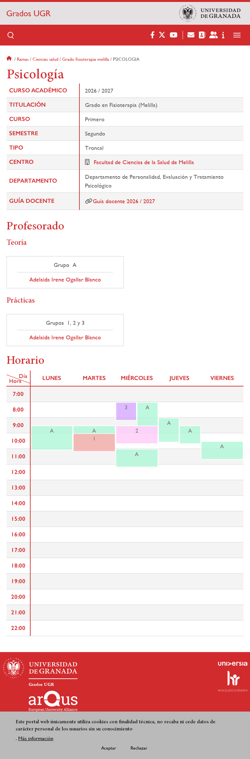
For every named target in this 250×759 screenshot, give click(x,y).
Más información (35, 738)
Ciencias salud (45, 59)
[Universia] (232, 664)
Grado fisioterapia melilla (85, 59)
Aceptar (108, 748)
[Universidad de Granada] (210, 13)
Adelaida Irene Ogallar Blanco (65, 279)
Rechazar (139, 748)
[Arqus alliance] (53, 701)
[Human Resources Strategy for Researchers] (232, 681)
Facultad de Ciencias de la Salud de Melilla (144, 162)
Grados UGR (28, 13)
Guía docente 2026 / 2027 (124, 201)
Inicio (10, 59)
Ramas (23, 59)
